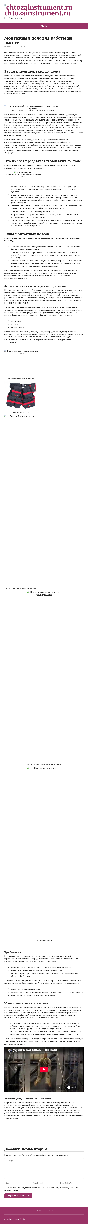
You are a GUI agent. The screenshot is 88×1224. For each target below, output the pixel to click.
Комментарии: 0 (29, 47)
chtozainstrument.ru (37, 12)
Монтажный (18, 47)
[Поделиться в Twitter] (29, 1135)
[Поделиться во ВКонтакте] (12, 1135)
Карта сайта (48, 1211)
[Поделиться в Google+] (24, 1135)
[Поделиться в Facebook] (6, 1135)
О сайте (38, 1211)
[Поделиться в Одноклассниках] (18, 1135)
